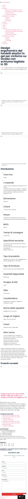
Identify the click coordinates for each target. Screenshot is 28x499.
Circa (4, 7)
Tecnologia (8, 20)
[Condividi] (6, 496)
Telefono (4, 474)
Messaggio (4, 479)
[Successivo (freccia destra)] (4, 498)
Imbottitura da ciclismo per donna (14, 11)
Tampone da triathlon (11, 14)
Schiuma (7, 19)
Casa (4, 5)
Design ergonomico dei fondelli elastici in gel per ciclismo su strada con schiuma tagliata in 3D (14, 395)
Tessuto (7, 17)
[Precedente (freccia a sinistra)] (1, 498)
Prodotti (5, 8)
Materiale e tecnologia (8, 16)
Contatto (5, 23)
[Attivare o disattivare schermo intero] (4, 496)
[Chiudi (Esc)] (9, 496)
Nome (3, 461)
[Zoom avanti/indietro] (1, 496)
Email (3, 470)
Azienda (4, 466)
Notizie (4, 22)
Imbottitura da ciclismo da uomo (13, 10)
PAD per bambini (9, 13)
